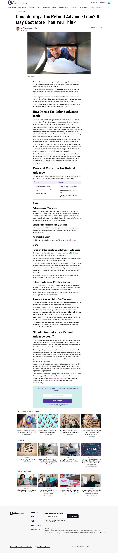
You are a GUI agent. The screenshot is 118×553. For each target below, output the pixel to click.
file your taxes (44, 89)
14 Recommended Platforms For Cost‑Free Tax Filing (69, 491)
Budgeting (32, 7)
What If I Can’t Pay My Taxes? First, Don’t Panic (27, 491)
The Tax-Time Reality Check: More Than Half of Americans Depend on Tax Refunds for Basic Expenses (91, 461)
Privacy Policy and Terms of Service (21, 547)
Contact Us (35, 530)
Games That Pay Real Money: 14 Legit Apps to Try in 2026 (26, 432)
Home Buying (83, 7)
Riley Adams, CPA (30, 28)
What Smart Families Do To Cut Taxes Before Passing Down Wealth (48, 492)
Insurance (99, 7)
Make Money (12, 7)
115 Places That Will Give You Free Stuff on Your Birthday (69, 432)
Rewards (105, 3)
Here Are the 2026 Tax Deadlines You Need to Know (69, 460)
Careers (34, 517)
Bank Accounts (63, 7)
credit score (71, 240)
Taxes (92, 7)
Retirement (46, 7)
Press (33, 521)
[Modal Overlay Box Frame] (57, 397)
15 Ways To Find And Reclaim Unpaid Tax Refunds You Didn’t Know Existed (91, 492)
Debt (38, 7)
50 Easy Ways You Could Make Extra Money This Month (48, 432)
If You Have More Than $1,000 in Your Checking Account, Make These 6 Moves (91, 432)
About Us (34, 512)
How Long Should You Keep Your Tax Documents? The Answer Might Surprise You (48, 461)
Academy (94, 2)
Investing (73, 7)
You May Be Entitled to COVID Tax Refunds (27, 460)
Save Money (22, 7)
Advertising (36, 525)
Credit (54, 7)
